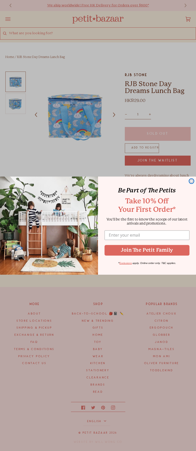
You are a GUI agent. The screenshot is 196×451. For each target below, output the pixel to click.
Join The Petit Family (147, 250)
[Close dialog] (191, 180)
